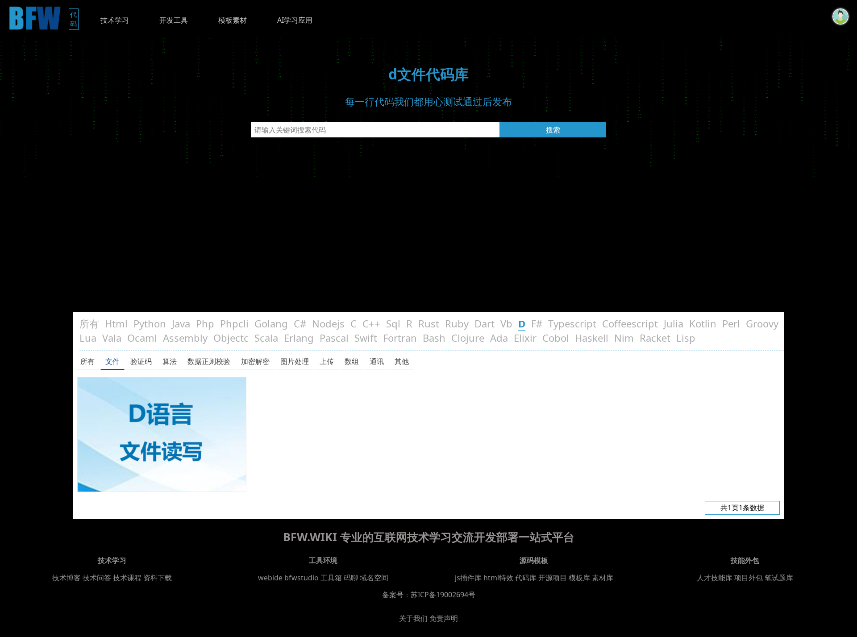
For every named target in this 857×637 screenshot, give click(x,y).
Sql (393, 323)
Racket (655, 337)
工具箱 (331, 578)
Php (205, 323)
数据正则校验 (208, 361)
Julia (673, 323)
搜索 (553, 130)
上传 (327, 361)
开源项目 (552, 578)
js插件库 (468, 578)
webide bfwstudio (289, 578)
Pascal (334, 337)
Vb (506, 323)
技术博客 (66, 578)
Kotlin (702, 323)
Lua (87, 337)
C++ (371, 323)
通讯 (377, 361)
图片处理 (294, 361)
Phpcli (234, 323)
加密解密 (255, 361)
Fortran (400, 337)
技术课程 (127, 578)
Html (116, 323)
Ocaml (142, 337)
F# (536, 323)
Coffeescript (630, 323)
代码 (74, 19)
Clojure (467, 337)
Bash (434, 337)
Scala (266, 337)
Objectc (231, 337)
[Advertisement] (428, 245)
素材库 (602, 578)
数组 (352, 361)
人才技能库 (714, 578)
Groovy (762, 323)
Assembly (185, 337)
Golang (271, 323)
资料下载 (157, 578)
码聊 (351, 578)
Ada (499, 337)
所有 (89, 323)
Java (181, 323)
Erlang (299, 337)
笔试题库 (779, 578)
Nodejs (328, 323)
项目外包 (748, 578)
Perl (731, 323)
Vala (111, 337)
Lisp (685, 337)
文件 (112, 361)
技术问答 (97, 578)
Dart (484, 323)
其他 (402, 361)
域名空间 (374, 578)
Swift (365, 337)
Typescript (572, 323)
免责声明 (443, 618)
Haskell (591, 337)
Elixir (525, 337)
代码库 (526, 578)
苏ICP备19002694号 (443, 595)
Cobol (555, 337)
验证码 (141, 361)
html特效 (498, 578)
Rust (428, 323)
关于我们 (413, 618)
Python (149, 323)
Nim (624, 337)
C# (300, 323)
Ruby (457, 323)
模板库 (579, 578)
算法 (169, 361)
